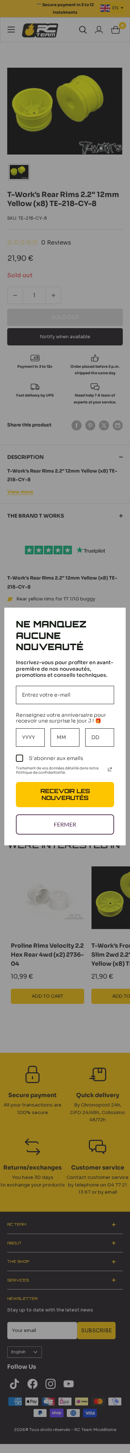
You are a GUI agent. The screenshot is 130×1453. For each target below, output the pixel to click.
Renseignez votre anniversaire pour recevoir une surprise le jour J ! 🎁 (61, 718)
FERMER (65, 824)
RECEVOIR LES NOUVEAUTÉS (65, 794)
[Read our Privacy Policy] (109, 769)
